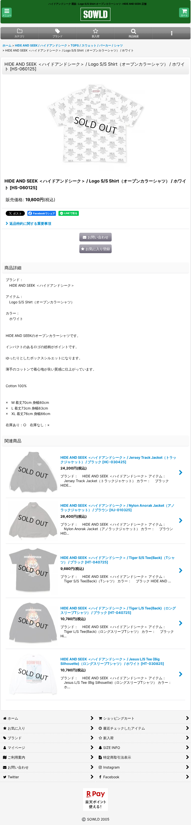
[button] (7, 12)
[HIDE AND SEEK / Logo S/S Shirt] (95, 125)
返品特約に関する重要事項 (30, 223)
